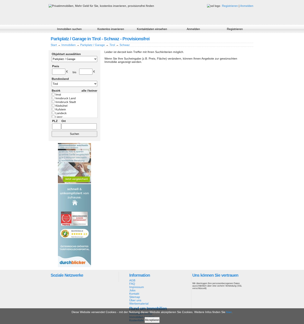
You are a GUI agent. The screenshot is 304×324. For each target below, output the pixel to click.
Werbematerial (138, 303)
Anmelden (246, 5)
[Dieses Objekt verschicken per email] (250, 39)
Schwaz (125, 45)
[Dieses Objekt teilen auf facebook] (229, 39)
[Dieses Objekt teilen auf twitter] (243, 39)
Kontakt (134, 293)
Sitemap (134, 297)
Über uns (135, 300)
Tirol (112, 45)
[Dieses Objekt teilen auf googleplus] (236, 39)
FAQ (132, 283)
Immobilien (68, 45)
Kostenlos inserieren (110, 29)
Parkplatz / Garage (92, 45)
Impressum (136, 287)
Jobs (132, 290)
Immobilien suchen (69, 29)
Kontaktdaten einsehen (152, 29)
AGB (132, 280)
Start (54, 45)
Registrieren (230, 5)
